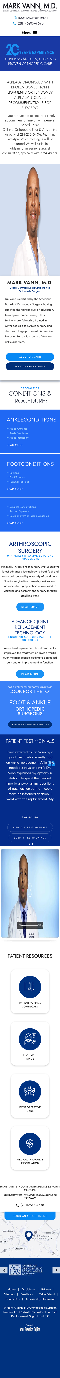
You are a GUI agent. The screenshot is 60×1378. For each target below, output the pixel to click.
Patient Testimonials (30, 741)
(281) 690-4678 (31, 23)
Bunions (14, 472)
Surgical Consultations (23, 506)
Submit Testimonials (30, 837)
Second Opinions (20, 511)
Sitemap (9, 1294)
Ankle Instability (19, 437)
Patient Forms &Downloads (30, 1004)
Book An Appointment (33, 17)
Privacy (46, 1289)
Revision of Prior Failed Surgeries (29, 515)
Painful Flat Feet (19, 481)
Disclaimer (29, 1289)
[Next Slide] (32, 844)
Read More (15, 445)
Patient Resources (30, 956)
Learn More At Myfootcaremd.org (30, 724)
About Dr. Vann (30, 356)
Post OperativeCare (30, 1109)
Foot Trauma (17, 477)
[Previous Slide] (29, 844)
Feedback (27, 1294)
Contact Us (13, 1299)
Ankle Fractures (19, 433)
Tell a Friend (47, 1294)
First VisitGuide (30, 1056)
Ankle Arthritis (18, 428)
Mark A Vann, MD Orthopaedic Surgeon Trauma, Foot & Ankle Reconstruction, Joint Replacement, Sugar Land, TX (30, 1312)
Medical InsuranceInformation (30, 1161)
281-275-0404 (30, 134)
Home (12, 1289)
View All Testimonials (30, 827)
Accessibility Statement (40, 1299)
